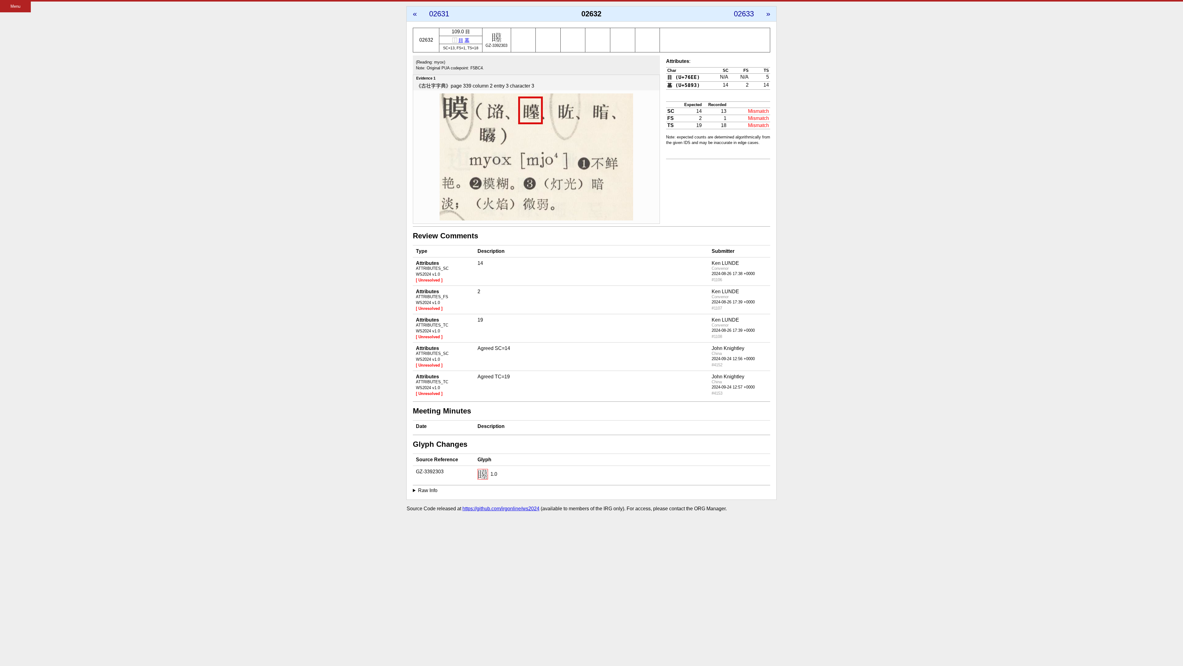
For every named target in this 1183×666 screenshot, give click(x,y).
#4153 (717, 393)
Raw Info (427, 490)
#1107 (717, 308)
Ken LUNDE (725, 263)
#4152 (717, 365)
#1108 (717, 336)
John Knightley (728, 348)
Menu (15, 6)
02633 (744, 14)
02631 (439, 14)
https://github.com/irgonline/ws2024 (500, 508)
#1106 (717, 280)
